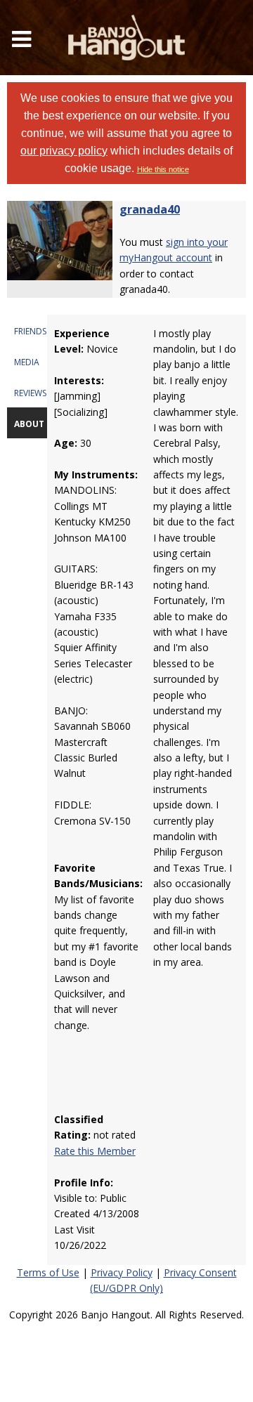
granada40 (149, 209)
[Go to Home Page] (126, 37)
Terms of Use (48, 1272)
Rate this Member (95, 1151)
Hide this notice (163, 169)
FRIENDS (30, 331)
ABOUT (29, 424)
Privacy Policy (122, 1272)
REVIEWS (30, 393)
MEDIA (26, 362)
